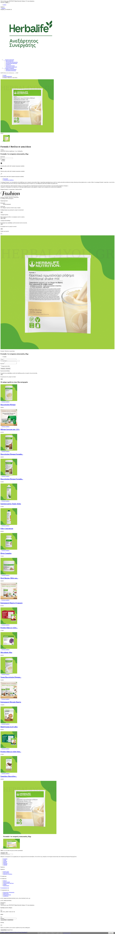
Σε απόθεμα (3, 198)
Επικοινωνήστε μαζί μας (8, 883)
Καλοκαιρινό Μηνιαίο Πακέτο (11, 702)
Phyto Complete (6, 553)
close (111, 932)
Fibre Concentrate (7, 528)
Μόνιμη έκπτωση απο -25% (10, 429)
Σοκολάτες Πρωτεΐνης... (9, 776)
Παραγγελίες (6, 893)
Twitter (4, 860)
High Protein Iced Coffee (9, 727)
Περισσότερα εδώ (67, 932)
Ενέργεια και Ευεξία (10, 65)
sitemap (4, 884)
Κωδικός (3, 197)
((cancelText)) (3, 919)
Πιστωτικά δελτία (7, 894)
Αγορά (3, 159)
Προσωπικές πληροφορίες (8, 892)
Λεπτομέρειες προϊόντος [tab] (8, 180)
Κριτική (2, 363)
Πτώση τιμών (6, 871)
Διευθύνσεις (5, 896)
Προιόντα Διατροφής (8, 59)
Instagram (5, 863)
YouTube (5, 861)
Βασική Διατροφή (9, 60)
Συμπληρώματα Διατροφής (11, 63)
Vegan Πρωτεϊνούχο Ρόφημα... (11, 677)
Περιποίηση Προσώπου (11, 70)
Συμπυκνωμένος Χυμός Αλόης (11, 504)
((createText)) (10, 919)
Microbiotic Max (6, 652)
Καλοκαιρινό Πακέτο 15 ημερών (12, 603)
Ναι (4, 218)
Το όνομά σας (4, 360)
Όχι (1, 218)
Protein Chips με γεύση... (9, 628)
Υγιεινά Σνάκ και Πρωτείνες (12, 62)
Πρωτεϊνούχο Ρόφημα (8, 404)
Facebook (5, 858)
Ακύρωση (3, 368)
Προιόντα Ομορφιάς (8, 68)
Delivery (5, 880)
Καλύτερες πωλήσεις (7, 874)
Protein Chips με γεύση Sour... (11, 751)
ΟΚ (1, 212)
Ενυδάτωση (8, 64)
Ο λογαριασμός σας (5, 887)
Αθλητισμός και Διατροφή (11, 66)
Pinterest (5, 862)
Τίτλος (2, 359)
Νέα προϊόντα (6, 872)
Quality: (5, 356)
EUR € (4, 4)
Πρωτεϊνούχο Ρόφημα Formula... (12, 454)
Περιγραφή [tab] (5, 178)
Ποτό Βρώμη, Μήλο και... (9, 578)
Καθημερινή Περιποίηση (11, 69)
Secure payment (6, 882)
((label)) (2, 918)
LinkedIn (5, 864)
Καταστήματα (6, 885)
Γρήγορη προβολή (5, 401)
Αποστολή (8, 368)
